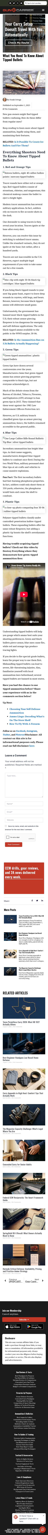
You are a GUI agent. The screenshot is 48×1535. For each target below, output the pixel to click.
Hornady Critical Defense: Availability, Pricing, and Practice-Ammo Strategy (22, 1270)
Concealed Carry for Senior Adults (17, 1164)
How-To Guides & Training (24, 1434)
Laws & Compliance (24, 1477)
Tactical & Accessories (24, 1455)
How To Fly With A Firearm (24, 723)
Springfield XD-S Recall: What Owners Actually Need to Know (22, 1234)
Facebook (20, 730)
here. (32, 745)
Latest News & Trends (24, 1498)
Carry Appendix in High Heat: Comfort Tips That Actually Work (31, 951)
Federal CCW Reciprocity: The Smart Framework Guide (23, 1199)
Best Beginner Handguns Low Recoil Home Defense (30, 934)
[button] (43, 10)
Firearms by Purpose (24, 1393)
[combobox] (35, 3)
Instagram (32, 730)
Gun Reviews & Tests (24, 1372)
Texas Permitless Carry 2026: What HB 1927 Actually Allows (31, 917)
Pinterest (20, 734)
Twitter (6, 734)
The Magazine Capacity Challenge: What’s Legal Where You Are (30, 969)
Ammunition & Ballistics (24, 1413)
